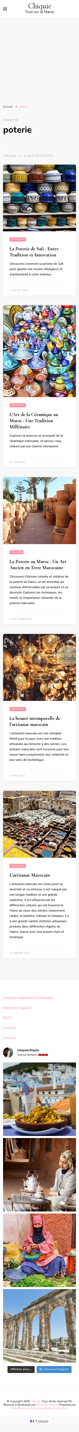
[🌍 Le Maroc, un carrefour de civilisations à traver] (39, 1326)
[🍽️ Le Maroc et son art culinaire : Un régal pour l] (39, 1099)
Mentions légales (17, 1007)
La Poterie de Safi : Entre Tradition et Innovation (34, 252)
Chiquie (39, 6)
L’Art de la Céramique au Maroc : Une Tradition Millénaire (34, 421)
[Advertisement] (39, 60)
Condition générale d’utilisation (28, 997)
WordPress (19, 1408)
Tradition (18, 239)
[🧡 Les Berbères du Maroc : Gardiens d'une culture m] (39, 1175)
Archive (9, 1037)
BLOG (8, 1017)
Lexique (9, 1027)
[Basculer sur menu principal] (5, 9)
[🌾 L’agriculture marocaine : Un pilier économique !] (39, 1250)
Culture (16, 552)
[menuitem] (39, 1421)
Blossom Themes (47, 1405)
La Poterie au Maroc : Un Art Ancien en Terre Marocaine (38, 565)
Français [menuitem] (42, 1421)
